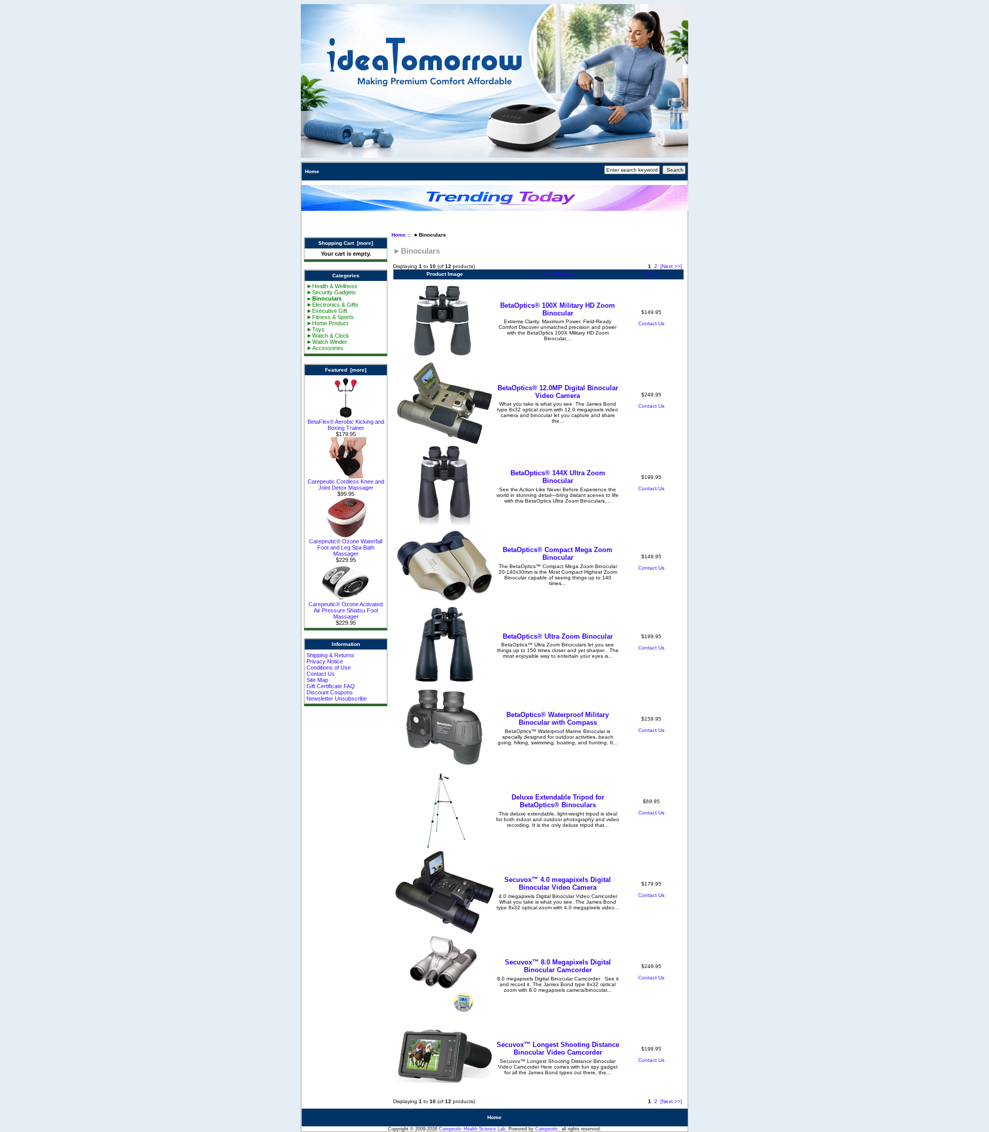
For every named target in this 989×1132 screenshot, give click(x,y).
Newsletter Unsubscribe (336, 698)
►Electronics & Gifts (332, 305)
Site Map (317, 680)
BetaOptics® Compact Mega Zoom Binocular (557, 553)
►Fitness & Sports (330, 317)
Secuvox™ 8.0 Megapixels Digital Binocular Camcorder (558, 966)
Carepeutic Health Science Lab (472, 1128)
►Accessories (325, 348)
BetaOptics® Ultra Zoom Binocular (558, 636)
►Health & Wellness (331, 286)
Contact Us (320, 674)
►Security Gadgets (331, 292)
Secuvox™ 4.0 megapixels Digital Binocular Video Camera (557, 883)
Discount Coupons (329, 692)
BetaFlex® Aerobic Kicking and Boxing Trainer (346, 425)
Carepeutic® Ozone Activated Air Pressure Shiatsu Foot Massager (346, 610)
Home (312, 171)
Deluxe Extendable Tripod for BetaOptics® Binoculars (557, 801)
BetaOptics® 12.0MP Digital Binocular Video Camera (558, 391)
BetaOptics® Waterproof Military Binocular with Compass (557, 718)
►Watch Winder (326, 342)
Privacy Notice (324, 661)
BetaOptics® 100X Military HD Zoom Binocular (557, 309)
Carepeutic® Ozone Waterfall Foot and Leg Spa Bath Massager (345, 547)
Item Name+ (558, 274)
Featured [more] (345, 370)
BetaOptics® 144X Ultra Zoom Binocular (557, 477)
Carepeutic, (547, 1128)
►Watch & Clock (327, 335)
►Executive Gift (326, 311)
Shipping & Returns (330, 655)
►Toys (315, 329)
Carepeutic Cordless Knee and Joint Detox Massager (346, 484)
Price (651, 274)
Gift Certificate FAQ (330, 686)
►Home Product (327, 323)
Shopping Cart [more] (345, 243)
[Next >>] (671, 266)
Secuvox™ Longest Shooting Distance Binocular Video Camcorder (558, 1048)
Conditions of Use (328, 667)
